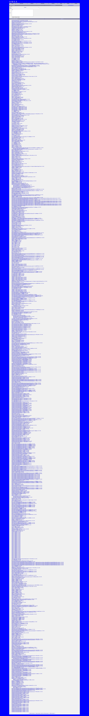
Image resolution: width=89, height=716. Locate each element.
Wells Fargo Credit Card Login (16, 151)
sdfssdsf (13, 178)
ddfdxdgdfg (13, 29)
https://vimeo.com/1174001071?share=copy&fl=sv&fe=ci (19, 456)
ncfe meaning (13, 106)
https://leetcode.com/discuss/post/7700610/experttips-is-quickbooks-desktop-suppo (23, 259)
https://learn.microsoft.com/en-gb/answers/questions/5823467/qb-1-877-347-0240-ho (23, 488)
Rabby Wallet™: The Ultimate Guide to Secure (18, 663)
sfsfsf (12, 500)
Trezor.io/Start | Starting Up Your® (16, 89)
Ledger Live (13, 682)
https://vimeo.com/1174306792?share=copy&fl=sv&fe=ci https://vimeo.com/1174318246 (23, 418)
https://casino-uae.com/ (15, 408)
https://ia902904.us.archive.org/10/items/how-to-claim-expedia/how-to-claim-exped (23, 213)
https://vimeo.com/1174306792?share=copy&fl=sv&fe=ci (19, 420)
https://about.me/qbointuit (15, 291)
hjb (12, 501)
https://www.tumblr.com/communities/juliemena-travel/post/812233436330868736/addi (23, 253)
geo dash (13, 48)
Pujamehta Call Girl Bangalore (16, 191)
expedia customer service (15, 128)
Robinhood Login (14, 678)
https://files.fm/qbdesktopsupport (16, 389)
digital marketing (14, 51)
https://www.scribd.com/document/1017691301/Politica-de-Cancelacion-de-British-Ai (23, 269)
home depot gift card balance (17, 186)
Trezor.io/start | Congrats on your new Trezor (18, 31)
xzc (12, 93)
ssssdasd (13, 28)
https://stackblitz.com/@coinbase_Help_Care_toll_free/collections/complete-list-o (23, 470)
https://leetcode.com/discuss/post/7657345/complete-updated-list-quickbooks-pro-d (23, 383)
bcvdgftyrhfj (13, 211)
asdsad (13, 112)
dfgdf (13, 687)
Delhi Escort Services (15, 68)
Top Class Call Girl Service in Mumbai (17, 495)
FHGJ (12, 239)
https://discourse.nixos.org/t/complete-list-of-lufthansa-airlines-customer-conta (22, 197)
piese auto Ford (14, 55)
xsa (12, 297)
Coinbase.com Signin (14, 210)
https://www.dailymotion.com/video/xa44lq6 (17, 158)
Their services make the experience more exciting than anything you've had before (23, 295)
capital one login (14, 315)
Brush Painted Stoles (14, 107)
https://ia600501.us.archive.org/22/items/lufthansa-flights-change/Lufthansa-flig (22, 218)
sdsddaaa (13, 62)
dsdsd (12, 39)
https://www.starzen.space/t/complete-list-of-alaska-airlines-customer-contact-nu (22, 203)
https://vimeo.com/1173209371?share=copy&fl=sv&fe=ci (19, 510)
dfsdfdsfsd (13, 681)
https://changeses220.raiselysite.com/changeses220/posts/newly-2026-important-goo (23, 309)
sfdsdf (12, 145)
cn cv (12, 526)
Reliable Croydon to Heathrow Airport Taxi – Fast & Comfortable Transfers (22, 567)
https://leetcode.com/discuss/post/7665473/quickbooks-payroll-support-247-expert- (23, 356)
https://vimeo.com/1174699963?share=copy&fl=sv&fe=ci (19, 385)
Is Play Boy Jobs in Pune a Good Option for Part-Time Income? (20, 311)
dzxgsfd (13, 636)
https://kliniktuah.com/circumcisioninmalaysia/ (18, 520)
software (13, 224)
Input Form (42, 713)
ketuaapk (13, 653)
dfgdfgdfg (13, 154)
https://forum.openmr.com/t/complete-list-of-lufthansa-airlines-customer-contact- (22, 199)
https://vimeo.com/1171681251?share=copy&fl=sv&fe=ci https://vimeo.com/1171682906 (23, 611)
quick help (13, 160)
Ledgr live (13, 528)
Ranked (13, 77)
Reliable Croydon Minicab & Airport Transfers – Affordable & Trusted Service (22, 34)
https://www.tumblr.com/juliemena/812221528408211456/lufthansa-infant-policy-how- (23, 258)
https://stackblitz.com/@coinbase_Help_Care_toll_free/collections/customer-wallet (23, 473)
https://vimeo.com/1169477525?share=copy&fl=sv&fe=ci (19, 666)
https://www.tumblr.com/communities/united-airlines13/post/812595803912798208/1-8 (23, 190)
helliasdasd (13, 61)
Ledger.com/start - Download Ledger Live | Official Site (19, 66)
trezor (12, 417)
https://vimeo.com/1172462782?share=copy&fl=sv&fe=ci (19, 571)
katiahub (13, 616)
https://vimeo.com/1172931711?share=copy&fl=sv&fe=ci (19, 522)
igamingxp (13, 321)
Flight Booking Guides (16, 686)
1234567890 (13, 173)
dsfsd (12, 332)
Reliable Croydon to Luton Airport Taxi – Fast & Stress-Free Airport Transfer (22, 576)
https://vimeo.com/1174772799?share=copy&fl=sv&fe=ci (19, 376)
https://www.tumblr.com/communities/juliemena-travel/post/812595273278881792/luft (23, 189)
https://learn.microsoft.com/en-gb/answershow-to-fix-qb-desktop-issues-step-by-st (23, 481)
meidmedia (13, 179)
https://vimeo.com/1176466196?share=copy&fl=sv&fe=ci (19, 301)
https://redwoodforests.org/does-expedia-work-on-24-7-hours (20, 228)
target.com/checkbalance (16, 187)
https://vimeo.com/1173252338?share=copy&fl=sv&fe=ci (19, 504)
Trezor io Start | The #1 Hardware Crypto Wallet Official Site (20, 76)
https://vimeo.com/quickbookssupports (17, 513)
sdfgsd (13, 645)
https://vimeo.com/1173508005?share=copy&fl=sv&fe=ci (19, 503)
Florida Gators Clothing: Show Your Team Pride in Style (19, 176)
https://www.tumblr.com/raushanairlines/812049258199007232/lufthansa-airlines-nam (23, 283)
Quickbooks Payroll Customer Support (17, 393)
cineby (12, 146)
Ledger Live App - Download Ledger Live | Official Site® (19, 21)
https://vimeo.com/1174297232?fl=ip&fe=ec (17, 421)
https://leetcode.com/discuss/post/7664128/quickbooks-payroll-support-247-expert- (23, 369)
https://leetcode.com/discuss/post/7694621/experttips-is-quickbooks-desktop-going (23, 272)
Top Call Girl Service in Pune (17, 496)
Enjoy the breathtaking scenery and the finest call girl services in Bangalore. (22, 419)
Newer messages (38, 713)
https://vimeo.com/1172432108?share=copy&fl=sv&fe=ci (19, 575)
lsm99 (12, 156)
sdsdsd (13, 71)
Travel (12, 177)
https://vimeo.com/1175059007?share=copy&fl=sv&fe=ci (19, 364)
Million (12, 593)
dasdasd (13, 30)
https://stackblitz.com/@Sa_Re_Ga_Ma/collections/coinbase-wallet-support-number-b (23, 468)
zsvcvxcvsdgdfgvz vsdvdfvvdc (16, 632)
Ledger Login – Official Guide (16, 585)
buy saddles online (14, 215)
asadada (13, 238)
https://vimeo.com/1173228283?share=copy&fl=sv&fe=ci (19, 509)
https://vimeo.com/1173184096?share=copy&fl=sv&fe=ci (19, 514)
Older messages (46, 713)
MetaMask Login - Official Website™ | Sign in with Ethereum (20, 586)
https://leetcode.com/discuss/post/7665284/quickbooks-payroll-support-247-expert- (23, 357)
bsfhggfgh (13, 60)
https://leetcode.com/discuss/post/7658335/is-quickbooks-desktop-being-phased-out (23, 379)
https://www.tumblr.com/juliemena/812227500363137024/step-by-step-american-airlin (23, 256)
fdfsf (12, 465)
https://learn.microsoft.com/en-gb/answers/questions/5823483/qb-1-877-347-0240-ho (23, 486)
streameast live (14, 83)
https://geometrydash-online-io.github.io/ (17, 23)
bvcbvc (13, 114)
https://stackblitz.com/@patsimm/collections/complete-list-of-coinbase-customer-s (23, 474)
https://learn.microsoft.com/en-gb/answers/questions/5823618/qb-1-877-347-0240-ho (23, 482)
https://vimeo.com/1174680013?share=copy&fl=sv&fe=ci (19, 388)
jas (12, 64)
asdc (12, 81)
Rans (12, 595)
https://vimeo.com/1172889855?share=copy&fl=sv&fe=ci (19, 523)
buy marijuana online (14, 212)
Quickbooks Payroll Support (15, 352)
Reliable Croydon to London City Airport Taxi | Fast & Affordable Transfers (21, 281)
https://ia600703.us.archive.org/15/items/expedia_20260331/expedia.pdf (21, 195)
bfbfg (12, 44)
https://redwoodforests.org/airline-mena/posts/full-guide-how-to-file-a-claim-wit (22, 233)
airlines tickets (14, 221)
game (12, 345)
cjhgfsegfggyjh (14, 123)
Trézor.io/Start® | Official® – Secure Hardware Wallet (19, 599)
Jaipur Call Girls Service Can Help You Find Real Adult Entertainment (21, 323)
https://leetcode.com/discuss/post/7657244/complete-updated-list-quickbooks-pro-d (23, 384)
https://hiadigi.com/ (14, 521)
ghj (12, 559)
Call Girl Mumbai (14, 205)
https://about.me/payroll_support (16, 192)
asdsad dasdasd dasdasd (15, 72)
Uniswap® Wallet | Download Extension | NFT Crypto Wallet (20, 621)
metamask (13, 22)
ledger (13, 25)
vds (12, 209)
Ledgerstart (13, 529)
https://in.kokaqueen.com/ (15, 623)
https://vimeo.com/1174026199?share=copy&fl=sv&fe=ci (19, 444)
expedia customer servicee (15, 125)
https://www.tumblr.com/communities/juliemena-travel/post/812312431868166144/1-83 (23, 237)
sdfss (12, 565)
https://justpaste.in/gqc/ (15, 517)
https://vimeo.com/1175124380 (16, 353)
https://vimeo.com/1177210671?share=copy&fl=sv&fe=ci (19, 270)
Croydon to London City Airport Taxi (16, 568)
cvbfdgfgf (13, 227)
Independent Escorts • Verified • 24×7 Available (18, 63)
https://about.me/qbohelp (15, 466)
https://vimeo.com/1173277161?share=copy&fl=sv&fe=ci (19, 505)
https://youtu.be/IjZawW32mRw (16, 284)
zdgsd (12, 381)
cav (12, 124)
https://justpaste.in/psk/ (15, 508)
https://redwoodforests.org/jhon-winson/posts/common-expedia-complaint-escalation (23, 232)
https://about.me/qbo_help (15, 54)
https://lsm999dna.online (15, 236)
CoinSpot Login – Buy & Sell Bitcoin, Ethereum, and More (19, 172)
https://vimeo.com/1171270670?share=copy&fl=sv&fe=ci (19, 561)
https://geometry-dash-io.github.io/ (16, 326)
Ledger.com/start (14, 32)
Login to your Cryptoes (15, 74)
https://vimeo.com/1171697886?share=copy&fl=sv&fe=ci (19, 606)
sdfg (12, 230)
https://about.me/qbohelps (15, 298)
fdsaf (12, 101)
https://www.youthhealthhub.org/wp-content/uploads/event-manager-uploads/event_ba (23, 334)
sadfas (13, 637)
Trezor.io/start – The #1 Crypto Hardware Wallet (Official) (19, 331)
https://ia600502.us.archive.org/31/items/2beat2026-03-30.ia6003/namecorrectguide (23, 220)
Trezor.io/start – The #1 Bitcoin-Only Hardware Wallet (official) (20, 155)
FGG (12, 607)
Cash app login (15, 317)
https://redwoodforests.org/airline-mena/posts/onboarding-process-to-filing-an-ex (22, 234)
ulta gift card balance (16, 185)
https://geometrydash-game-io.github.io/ (17, 225)
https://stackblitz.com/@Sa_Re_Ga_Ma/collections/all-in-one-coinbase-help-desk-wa (23, 467)
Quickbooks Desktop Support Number (17, 643)
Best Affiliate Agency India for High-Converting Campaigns (19, 65)
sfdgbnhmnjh (13, 24)
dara (12, 596)
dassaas (13, 49)
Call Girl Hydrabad (14, 208)
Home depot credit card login (17, 316)
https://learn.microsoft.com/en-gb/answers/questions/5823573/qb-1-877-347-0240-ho (23, 485)
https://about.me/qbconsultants (16, 293)
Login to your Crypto (14, 584)
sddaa (12, 242)
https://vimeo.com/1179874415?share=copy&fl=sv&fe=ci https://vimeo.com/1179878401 (23, 147)
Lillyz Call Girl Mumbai (15, 216)
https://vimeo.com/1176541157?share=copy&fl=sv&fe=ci (19, 294)
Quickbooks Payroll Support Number (17, 358)
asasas (13, 67)
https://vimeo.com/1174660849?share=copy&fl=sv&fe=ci (19, 391)
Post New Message (70, 5)
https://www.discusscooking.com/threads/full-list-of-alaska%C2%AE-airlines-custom (23, 562)
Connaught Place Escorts (16, 305)
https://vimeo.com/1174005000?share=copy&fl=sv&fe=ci (19, 461)
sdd (12, 246)
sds (12, 244)
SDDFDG (13, 240)
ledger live (13, 129)
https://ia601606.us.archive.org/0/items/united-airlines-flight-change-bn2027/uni (22, 207)
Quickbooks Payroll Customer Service (17, 642)
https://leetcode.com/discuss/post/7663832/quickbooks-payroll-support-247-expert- (23, 370)
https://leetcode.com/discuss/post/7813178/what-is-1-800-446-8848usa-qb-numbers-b (23, 113)
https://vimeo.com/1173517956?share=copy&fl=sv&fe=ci (19, 502)
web (12, 603)
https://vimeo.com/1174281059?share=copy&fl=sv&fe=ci (19, 425)
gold (12, 413)
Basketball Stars (14, 217)
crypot (12, 365)
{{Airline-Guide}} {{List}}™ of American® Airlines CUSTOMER (20, 685)
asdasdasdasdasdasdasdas (15, 20)
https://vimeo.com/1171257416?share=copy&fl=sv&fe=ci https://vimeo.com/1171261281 (23, 630)
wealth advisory (14, 35)
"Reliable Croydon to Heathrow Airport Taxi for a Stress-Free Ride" (21, 166)
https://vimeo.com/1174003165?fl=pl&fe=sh (17, 448)
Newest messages (32, 713)
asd (12, 149)
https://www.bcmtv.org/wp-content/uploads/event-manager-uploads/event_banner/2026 (23, 639)
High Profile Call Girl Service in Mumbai (18, 497)
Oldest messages (52, 713)
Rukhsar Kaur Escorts (15, 91)
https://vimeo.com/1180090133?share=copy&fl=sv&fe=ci (19, 136)
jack (12, 95)
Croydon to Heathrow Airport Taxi (16, 668)
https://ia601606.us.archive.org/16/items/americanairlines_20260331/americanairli (23, 194)
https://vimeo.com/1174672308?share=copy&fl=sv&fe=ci (19, 390)
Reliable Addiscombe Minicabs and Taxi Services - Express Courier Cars (21, 33)
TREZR (13, 582)
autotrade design (14, 219)
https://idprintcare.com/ (16, 658)
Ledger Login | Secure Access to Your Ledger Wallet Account (20, 605)
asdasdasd (13, 73)
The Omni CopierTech (15, 654)
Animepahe (13, 121)
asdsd (12, 174)
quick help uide (14, 159)
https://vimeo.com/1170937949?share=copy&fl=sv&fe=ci (19, 647)
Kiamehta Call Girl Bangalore (15, 183)
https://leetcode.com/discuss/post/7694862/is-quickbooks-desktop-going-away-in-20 (23, 271)
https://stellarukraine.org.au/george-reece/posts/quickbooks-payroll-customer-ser (22, 296)
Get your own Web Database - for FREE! (44, 715)
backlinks (13, 37)
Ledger (13, 84)
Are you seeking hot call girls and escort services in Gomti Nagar (20, 348)
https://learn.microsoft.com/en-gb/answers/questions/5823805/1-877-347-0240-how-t (23, 479)
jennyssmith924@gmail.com (15, 524)
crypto (12, 57)
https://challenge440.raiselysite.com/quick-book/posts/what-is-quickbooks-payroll (22, 430)
